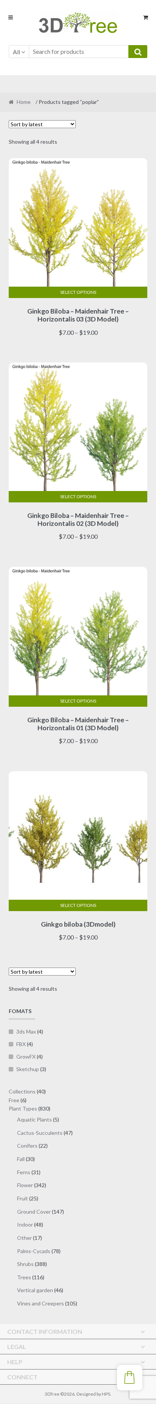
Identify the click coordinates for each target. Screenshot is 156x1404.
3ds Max (26, 1031)
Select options (78, 292)
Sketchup (27, 1069)
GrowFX (26, 1056)
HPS (106, 1394)
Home (24, 102)
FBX (21, 1044)
